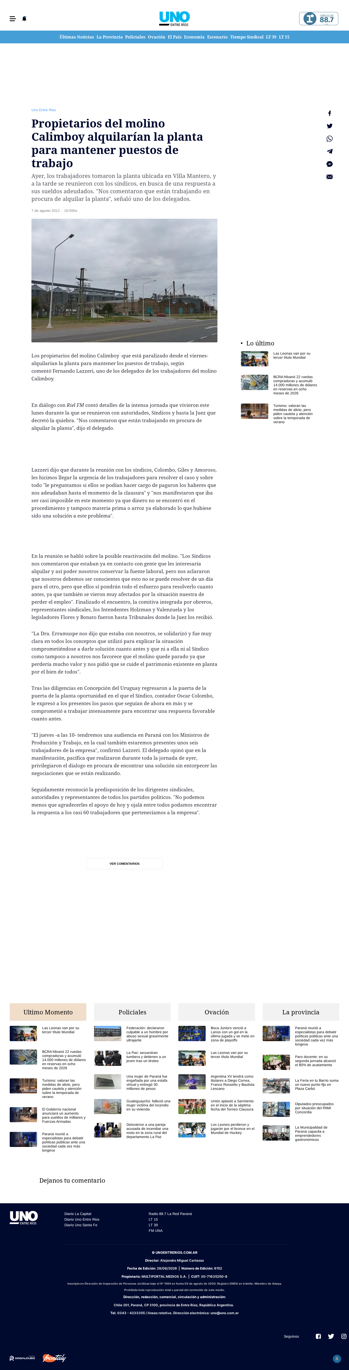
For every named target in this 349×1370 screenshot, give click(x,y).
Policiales (135, 37)
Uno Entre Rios (43, 110)
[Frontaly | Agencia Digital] (50, 1358)
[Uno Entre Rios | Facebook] (318, 1336)
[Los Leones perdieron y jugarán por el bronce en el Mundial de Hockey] (216, 1130)
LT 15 (284, 37)
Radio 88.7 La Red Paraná (170, 1214)
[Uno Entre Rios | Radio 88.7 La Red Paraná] (318, 19)
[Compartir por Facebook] (329, 113)
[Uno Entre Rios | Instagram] (344, 1336)
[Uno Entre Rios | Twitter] (331, 1336)
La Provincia (110, 37)
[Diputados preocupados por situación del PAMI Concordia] (301, 1109)
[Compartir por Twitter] (329, 126)
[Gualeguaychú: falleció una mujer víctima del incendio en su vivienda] (132, 1106)
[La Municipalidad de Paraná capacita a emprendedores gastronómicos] (301, 1133)
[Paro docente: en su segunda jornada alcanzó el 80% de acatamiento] (301, 1062)
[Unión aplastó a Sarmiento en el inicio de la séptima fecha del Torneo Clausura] (216, 1106)
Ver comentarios (124, 863)
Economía (194, 37)
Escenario (217, 37)
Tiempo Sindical (247, 37)
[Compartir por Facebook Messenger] (329, 164)
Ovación (156, 37)
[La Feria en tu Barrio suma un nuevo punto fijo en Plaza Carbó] (301, 1085)
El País (175, 37)
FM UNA (155, 1231)
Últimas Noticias (77, 37)
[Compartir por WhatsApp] (329, 139)
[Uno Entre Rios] (174, 18)
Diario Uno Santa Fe (80, 1225)
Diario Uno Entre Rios (81, 1219)
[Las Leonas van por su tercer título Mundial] (279, 358)
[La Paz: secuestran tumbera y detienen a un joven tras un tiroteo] (132, 1058)
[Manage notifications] (337, 1359)
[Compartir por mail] (329, 177)
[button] (13, 18)
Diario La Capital (77, 1214)
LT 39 (271, 37)
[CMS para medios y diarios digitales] (22, 1358)
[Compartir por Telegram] (329, 151)
